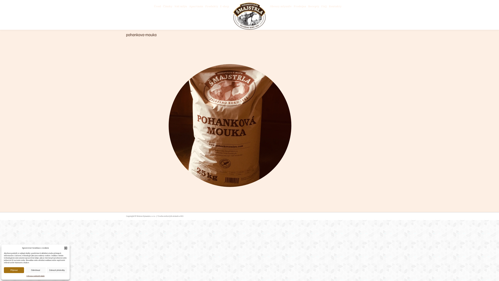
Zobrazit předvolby (57, 270)
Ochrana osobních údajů (35, 276)
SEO (181, 216)
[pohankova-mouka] (249, 125)
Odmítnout (35, 270)
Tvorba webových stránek (168, 216)
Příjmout (14, 270)
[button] (65, 248)
